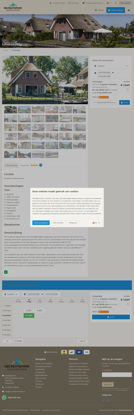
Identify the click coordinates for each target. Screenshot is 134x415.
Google (87, 211)
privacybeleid (77, 211)
